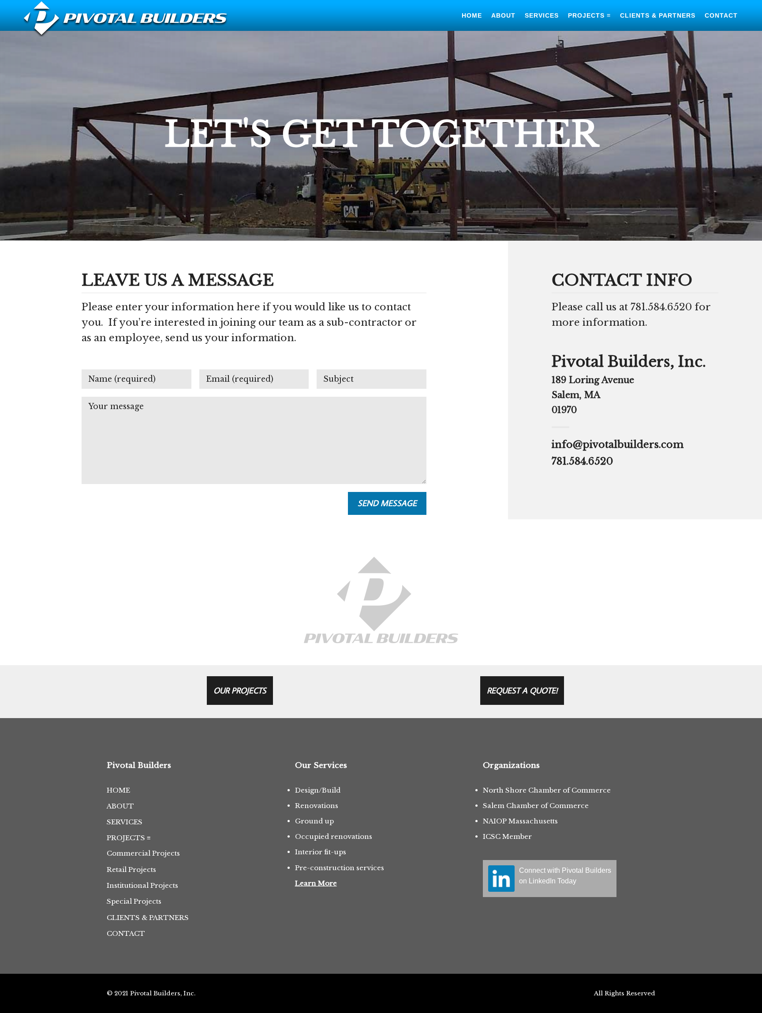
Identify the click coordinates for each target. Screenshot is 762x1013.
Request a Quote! (522, 690)
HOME (118, 790)
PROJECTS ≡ (128, 838)
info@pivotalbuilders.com (618, 445)
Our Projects (239, 690)
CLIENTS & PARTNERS (148, 917)
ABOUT (120, 806)
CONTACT (126, 933)
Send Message (387, 503)
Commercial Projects (143, 853)
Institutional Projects (142, 885)
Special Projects (134, 901)
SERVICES (124, 822)
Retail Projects (131, 869)
